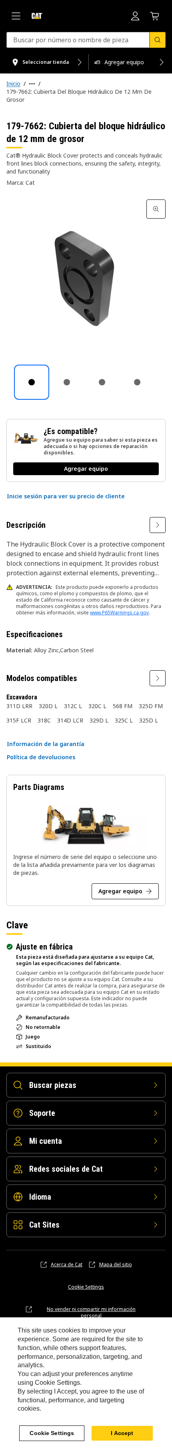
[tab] (32, 382)
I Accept (122, 1433)
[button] (66, 496)
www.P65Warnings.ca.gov (119, 612)
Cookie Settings (86, 1287)
